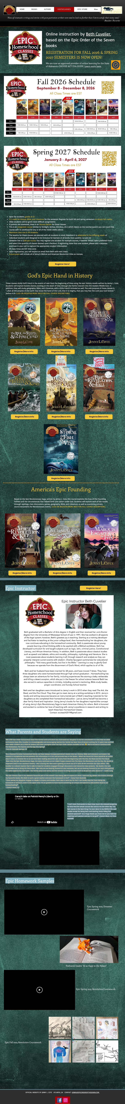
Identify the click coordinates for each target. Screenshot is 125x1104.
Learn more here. (92, 66)
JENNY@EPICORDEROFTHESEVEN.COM (86, 1092)
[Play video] (44, 912)
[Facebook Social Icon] (59, 1100)
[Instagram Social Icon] (65, 1100)
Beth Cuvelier (98, 34)
